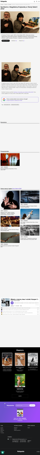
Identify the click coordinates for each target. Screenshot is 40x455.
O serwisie (2, 432)
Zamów (20, 396)
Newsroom (2, 430)
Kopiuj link (21, 40)
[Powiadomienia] (2, 452)
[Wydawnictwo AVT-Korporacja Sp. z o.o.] (9, 441)
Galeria (29, 427)
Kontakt (2, 427)
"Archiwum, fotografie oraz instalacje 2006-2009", (24, 92)
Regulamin (15, 427)
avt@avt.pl (29, 440)
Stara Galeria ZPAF (7, 104)
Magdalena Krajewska (15, 104)
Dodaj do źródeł (5, 40)
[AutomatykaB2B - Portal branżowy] (20, 452)
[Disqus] (20, 136)
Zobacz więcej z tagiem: (11, 188)
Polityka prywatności (17, 430)
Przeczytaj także (5, 151)
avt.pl (28, 441)
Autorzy (2, 431)
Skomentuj (13, 40)
